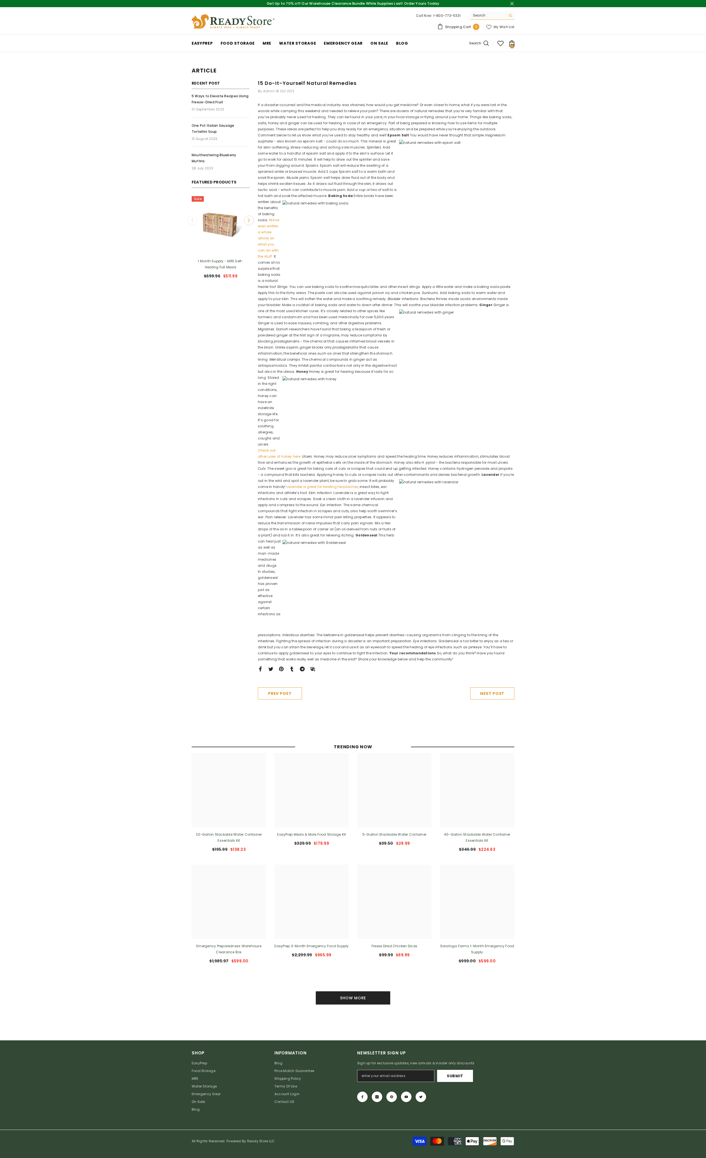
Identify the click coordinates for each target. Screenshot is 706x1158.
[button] (192, 220)
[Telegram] (302, 668)
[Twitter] (270, 668)
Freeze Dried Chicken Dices (394, 946)
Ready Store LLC (261, 1141)
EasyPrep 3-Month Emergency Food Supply (311, 946)
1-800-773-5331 (447, 15)
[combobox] (488, 15)
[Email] (312, 668)
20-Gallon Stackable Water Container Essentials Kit (229, 837)
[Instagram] (377, 1097)
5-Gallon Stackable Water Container (394, 834)
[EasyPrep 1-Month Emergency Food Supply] (245, 225)
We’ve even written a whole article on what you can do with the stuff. (268, 238)
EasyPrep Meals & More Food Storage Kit (311, 834)
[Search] (492, 15)
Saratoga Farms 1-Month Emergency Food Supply (477, 949)
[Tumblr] (291, 668)
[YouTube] (406, 1097)
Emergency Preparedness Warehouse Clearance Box (228, 949)
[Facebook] (260, 668)
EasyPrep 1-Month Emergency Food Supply (245, 264)
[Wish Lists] (500, 43)
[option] (245, 239)
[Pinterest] (281, 668)
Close (512, 3)
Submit (455, 1076)
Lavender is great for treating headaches (322, 486)
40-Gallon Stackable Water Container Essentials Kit (477, 837)
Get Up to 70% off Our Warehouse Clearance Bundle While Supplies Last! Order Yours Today (353, 3)
